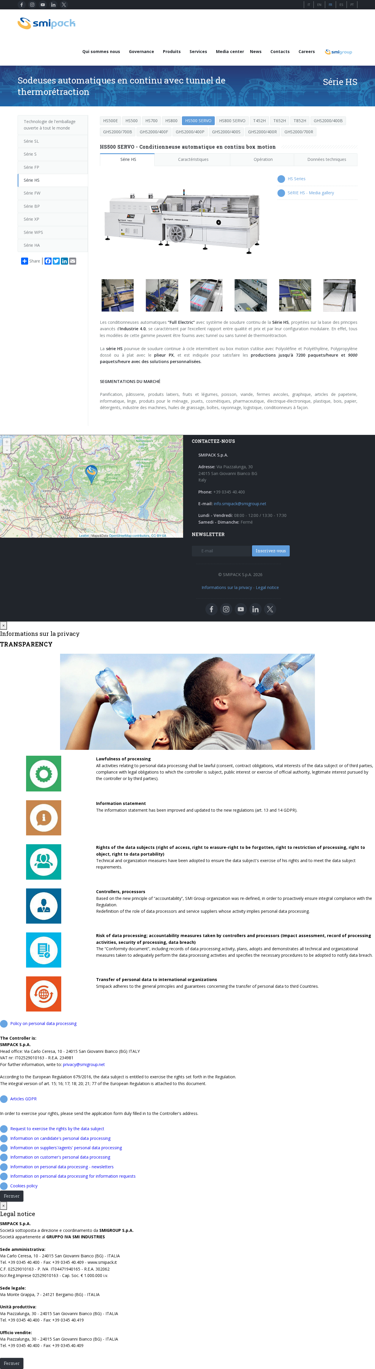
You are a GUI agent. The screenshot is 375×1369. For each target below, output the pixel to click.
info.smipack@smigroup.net (240, 503)
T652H (279, 120)
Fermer (12, 1196)
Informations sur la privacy (227, 587)
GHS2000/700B (117, 131)
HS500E (110, 120)
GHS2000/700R (298, 131)
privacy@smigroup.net (84, 1064)
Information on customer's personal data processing (60, 1157)
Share (34, 261)
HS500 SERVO (198, 120)
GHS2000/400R (262, 131)
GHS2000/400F (154, 131)
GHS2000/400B (328, 120)
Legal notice (267, 587)
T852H (300, 120)
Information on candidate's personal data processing (60, 1138)
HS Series (297, 178)
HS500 (131, 120)
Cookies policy (24, 1185)
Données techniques (326, 159)
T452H (259, 120)
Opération (263, 159)
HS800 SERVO (232, 120)
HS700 (151, 120)
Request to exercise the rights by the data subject (57, 1128)
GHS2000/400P (190, 131)
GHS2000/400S (226, 131)
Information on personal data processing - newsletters (62, 1166)
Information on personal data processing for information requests (73, 1176)
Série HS (128, 159)
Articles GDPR (23, 1098)
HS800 (171, 120)
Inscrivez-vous (271, 551)
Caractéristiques (193, 159)
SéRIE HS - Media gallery (311, 192)
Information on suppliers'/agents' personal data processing (66, 1147)
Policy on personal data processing (43, 1023)
